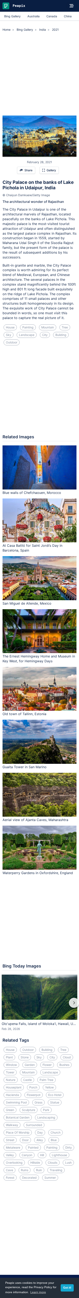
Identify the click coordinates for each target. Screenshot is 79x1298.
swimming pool (16, 1102)
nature (10, 1080)
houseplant (13, 1087)
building (60, 335)
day (40, 1132)
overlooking (14, 1162)
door (25, 1140)
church (55, 1132)
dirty (68, 1147)
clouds (52, 1162)
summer (50, 1177)
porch (33, 1087)
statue (54, 1102)
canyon (27, 1155)
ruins (24, 1170)
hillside (35, 1162)
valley (10, 1155)
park (46, 1110)
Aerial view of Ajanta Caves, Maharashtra (35, 820)
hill (42, 1155)
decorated (29, 1177)
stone (25, 1057)
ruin (39, 1170)
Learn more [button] (38, 1292)
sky (8, 335)
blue (54, 1140)
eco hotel (54, 1095)
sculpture (28, 1110)
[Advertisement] (39, 74)
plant (9, 1057)
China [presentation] (68, 16)
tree (65, 327)
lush (68, 1162)
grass (38, 1102)
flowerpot (33, 1095)
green (10, 1110)
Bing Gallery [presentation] (12, 16)
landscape (26, 335)
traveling (56, 1170)
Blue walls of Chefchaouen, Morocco (32, 493)
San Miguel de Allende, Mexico (27, 603)
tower (10, 1072)
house (10, 327)
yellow (49, 1087)
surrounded (34, 1125)
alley (39, 1140)
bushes (64, 1065)
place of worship (17, 1132)
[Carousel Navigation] (39, 1006)
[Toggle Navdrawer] (71, 6)
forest (10, 1177)
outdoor (11, 342)
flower (47, 1065)
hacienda (12, 1095)
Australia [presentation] (33, 16)
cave (9, 1170)
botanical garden (17, 1117)
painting (27, 327)
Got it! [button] (67, 1287)
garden (30, 1065)
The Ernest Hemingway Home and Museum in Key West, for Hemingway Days (39, 658)
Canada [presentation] (51, 16)
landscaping (46, 1117)
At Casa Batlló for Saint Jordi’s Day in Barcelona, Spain (32, 547)
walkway (12, 1125)
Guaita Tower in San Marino (25, 767)
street (10, 1140)
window (11, 1065)
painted (33, 1147)
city (45, 335)
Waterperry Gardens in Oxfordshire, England (38, 873)
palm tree (46, 1080)
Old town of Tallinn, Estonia (24, 714)
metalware (13, 1147)
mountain (47, 327)
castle (27, 1080)
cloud (67, 1057)
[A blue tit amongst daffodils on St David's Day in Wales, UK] (72, 136)
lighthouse (59, 1155)
